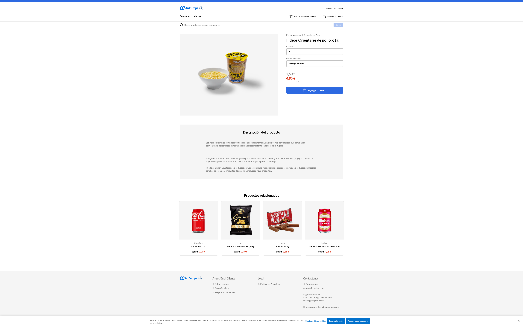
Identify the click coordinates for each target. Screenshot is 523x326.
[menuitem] (185, 18)
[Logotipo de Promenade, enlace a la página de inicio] (191, 8)
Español (340, 8)
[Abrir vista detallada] (229, 75)
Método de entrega (293, 58)
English (329, 8)
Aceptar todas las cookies (358, 321)
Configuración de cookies (315, 321)
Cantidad (289, 46)
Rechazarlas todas (336, 321)
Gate (318, 35)
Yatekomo (297, 35)
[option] (199, 230)
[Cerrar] (519, 321)
